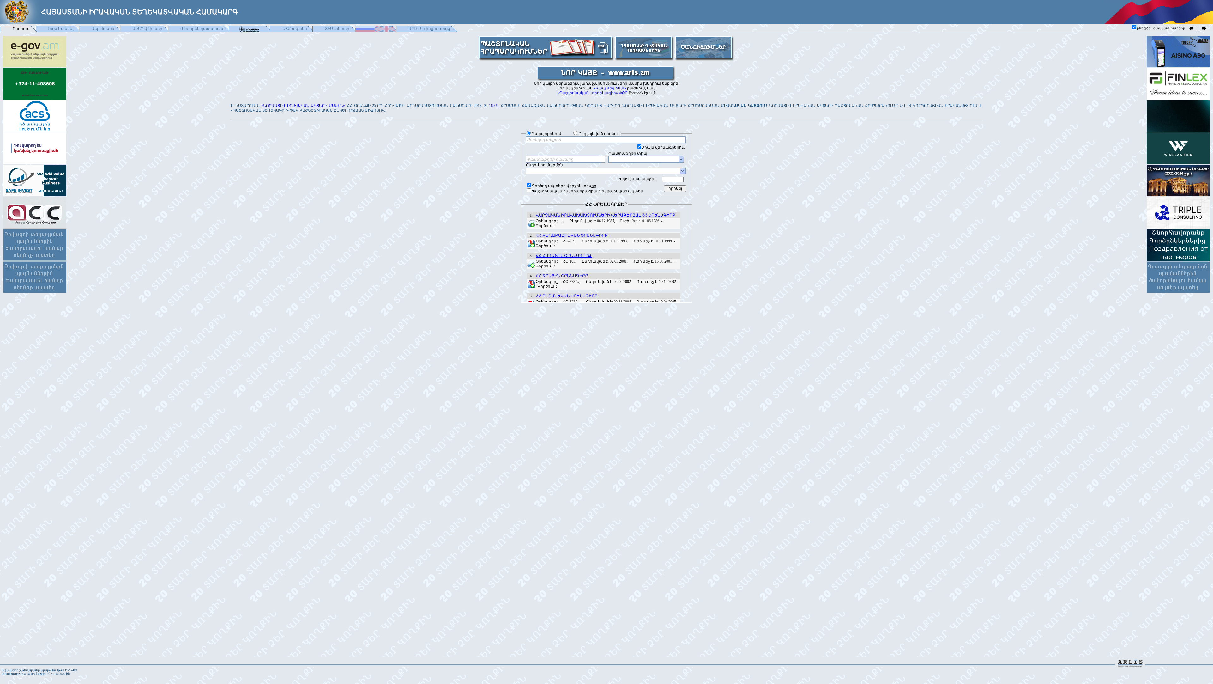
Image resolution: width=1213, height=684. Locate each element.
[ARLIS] (1130, 664)
